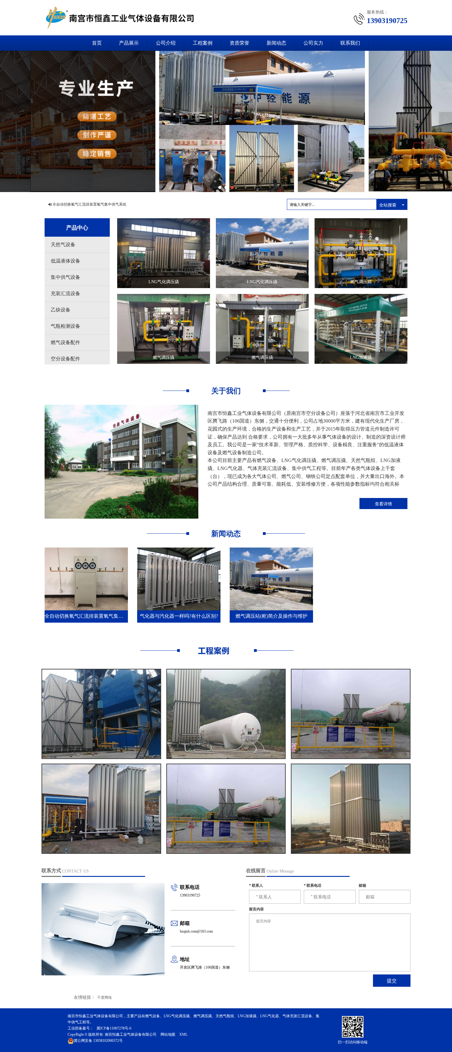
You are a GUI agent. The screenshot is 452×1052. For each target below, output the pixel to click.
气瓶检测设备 (65, 326)
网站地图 (168, 1034)
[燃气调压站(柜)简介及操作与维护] (271, 578)
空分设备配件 (65, 358)
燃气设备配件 (65, 342)
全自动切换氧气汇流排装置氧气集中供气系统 (89, 204)
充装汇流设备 (65, 293)
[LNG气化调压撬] (163, 253)
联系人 (256, 885)
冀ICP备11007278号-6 (114, 1028)
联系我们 (350, 43)
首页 (97, 43)
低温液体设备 (65, 260)
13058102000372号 (98, 1040)
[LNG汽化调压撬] (262, 253)
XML (183, 1034)
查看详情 (383, 503)
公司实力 (313, 43)
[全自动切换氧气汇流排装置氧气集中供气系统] (86, 578)
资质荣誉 (239, 43)
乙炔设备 (60, 309)
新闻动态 (276, 43)
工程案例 (202, 43)
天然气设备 (63, 244)
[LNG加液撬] (361, 328)
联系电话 (312, 885)
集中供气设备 (65, 277)
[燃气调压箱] (361, 253)
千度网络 (104, 997)
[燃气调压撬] (163, 328)
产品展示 (129, 43)
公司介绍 (166, 43)
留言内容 (256, 909)
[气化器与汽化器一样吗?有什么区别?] (178, 578)
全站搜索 (387, 205)
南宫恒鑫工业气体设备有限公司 (131, 1034)
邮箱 (362, 885)
